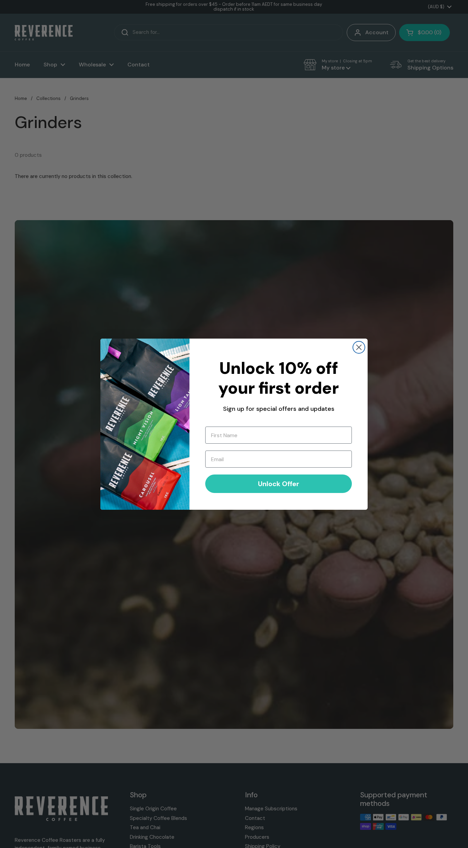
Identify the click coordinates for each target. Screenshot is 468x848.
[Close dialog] (359, 347)
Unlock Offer (278, 483)
